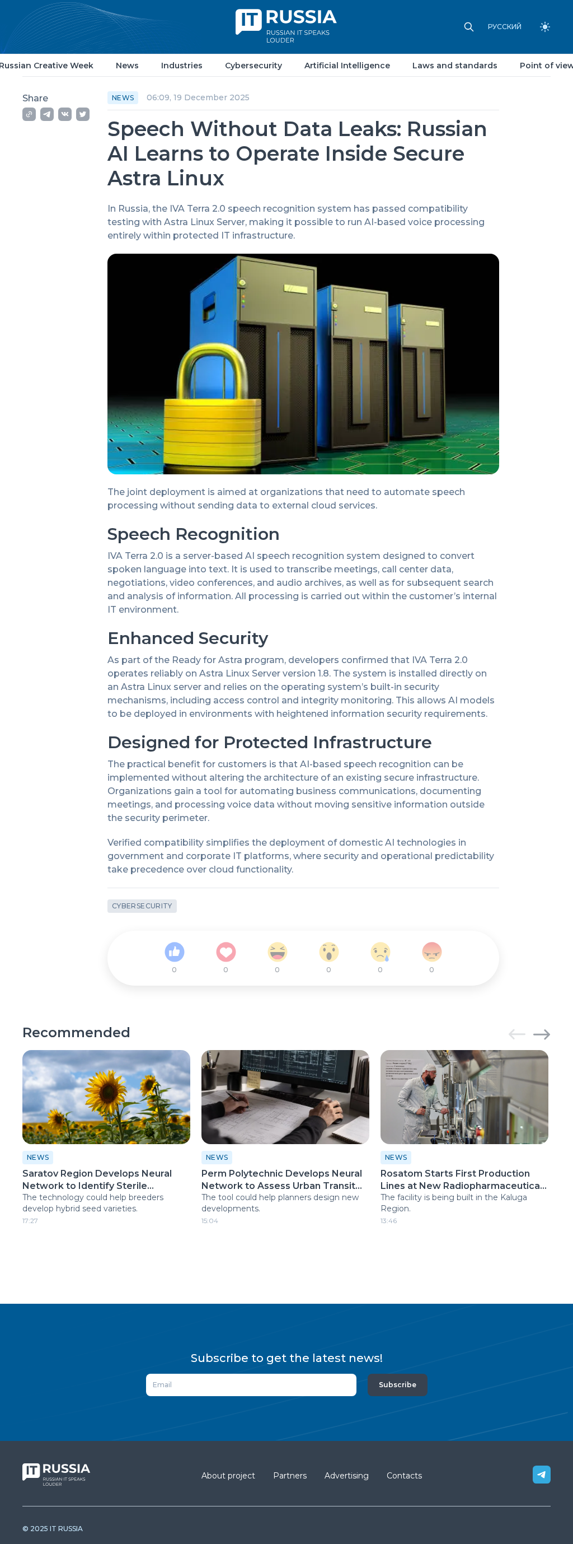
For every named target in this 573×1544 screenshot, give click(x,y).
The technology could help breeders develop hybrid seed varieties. (92, 1203)
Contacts (404, 1476)
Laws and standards (454, 65)
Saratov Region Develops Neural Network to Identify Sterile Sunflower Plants (97, 1180)
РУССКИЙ (505, 27)
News (127, 65)
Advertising (347, 1476)
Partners (290, 1476)
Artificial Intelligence (347, 65)
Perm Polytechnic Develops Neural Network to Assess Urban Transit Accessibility (281, 1180)
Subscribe (397, 1384)
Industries (182, 65)
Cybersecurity (253, 65)
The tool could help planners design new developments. (280, 1203)
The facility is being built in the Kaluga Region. (454, 1203)
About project (228, 1476)
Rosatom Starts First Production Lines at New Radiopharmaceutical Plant (461, 1180)
